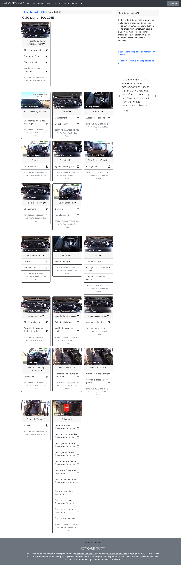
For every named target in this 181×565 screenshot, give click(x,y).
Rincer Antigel (30, 62)
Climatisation (66, 160)
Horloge (66, 255)
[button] (119, 96)
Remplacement (62, 215)
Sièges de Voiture (35, 419)
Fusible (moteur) (34, 255)
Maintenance (39, 3)
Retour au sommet (92, 542)
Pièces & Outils (54, 3)
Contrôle (59, 209)
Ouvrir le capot (31, 166)
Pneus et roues (97, 367)
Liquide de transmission (66, 316)
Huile (97, 255)
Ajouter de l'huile (94, 261)
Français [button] (76, 3)
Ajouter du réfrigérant (65, 166)
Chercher (173, 3)
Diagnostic (29, 376)
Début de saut (61, 124)
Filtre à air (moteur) (35, 203)
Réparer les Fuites (32, 56)
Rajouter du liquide (64, 322)
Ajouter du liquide (32, 322)
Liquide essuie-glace (97, 316)
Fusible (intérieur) (66, 203)
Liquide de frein (35, 316)
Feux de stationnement (65, 518)
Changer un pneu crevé (97, 373)
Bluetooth (97, 111)
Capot (35, 160)
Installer (27, 425)
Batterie (66, 111)
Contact (66, 3)
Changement (61, 118)
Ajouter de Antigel (32, 50)
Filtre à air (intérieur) (97, 160)
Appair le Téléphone (95, 118)
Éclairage (66, 419)
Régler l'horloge (62, 261)
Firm (29, 3)
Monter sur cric (66, 367)
